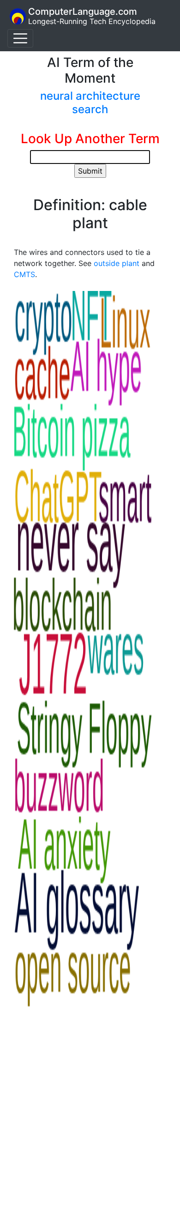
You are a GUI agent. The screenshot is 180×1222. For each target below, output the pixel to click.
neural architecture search (90, 102)
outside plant (116, 263)
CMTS (24, 274)
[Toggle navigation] (20, 38)
